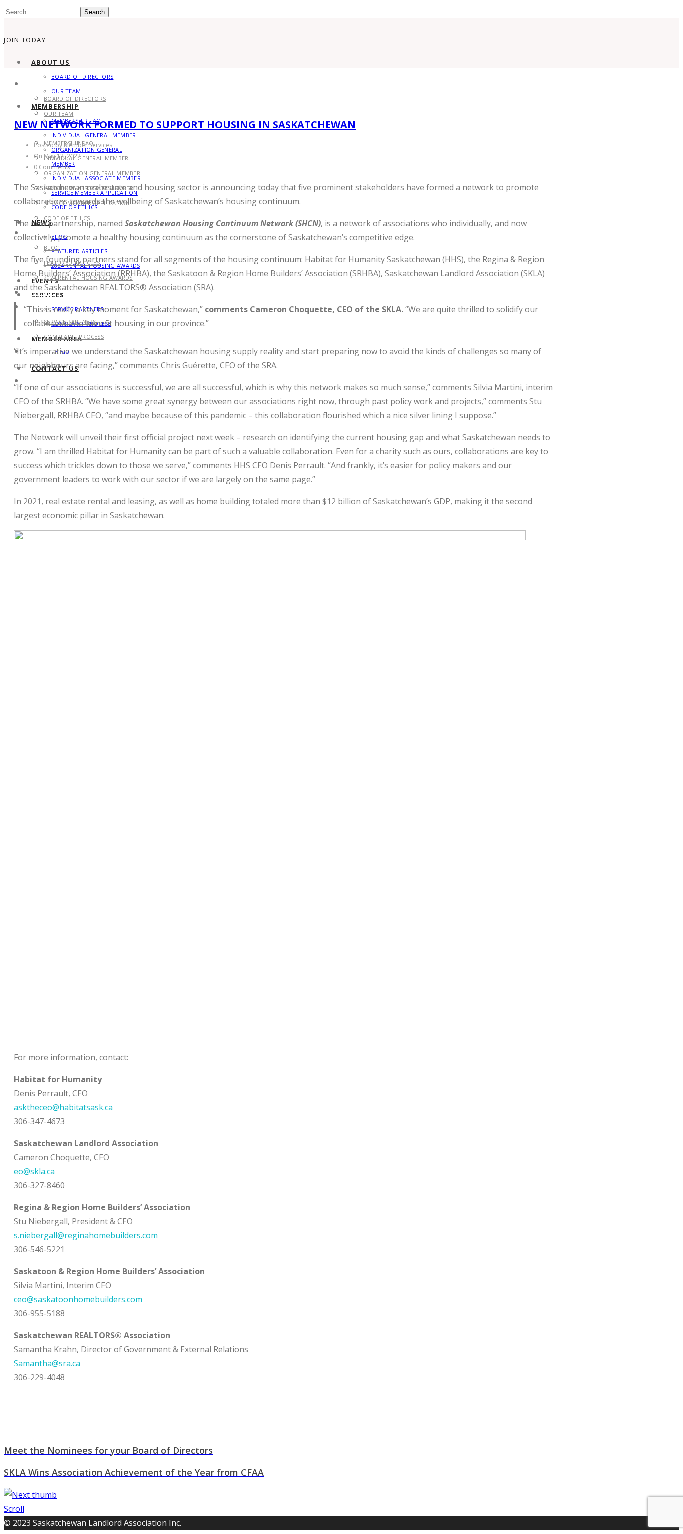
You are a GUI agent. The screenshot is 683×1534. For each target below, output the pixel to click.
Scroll (14, 1508)
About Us (51, 62)
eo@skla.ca (34, 1171)
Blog (52, 247)
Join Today (25, 39)
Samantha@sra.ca (47, 1363)
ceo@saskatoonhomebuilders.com (78, 1299)
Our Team (59, 113)
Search (94, 12)
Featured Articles (80, 251)
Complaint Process (74, 336)
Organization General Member (92, 173)
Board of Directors (83, 76)
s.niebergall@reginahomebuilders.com (86, 1235)
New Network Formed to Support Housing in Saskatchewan (185, 124)
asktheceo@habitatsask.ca (63, 1107)
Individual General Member (94, 135)
